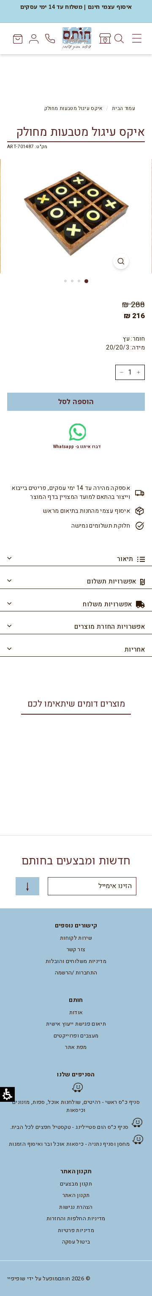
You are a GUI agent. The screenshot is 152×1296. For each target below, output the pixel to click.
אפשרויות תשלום (112, 581)
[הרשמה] (27, 886)
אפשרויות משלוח (108, 604)
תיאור (126, 559)
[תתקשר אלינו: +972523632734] (51, 38)
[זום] (121, 261)
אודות (76, 1012)
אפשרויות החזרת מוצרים (109, 626)
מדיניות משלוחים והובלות (76, 961)
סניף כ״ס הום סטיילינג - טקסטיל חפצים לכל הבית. (69, 1127)
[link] (104, 38)
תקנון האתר (76, 1195)
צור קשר (76, 949)
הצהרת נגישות (75, 1207)
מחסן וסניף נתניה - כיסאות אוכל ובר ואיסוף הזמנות (69, 1144)
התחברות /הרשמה (76, 973)
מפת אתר (76, 1047)
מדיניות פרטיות (76, 1230)
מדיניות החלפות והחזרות (76, 1218)
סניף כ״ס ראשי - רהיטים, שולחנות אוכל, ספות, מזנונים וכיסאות (76, 1106)
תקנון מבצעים (76, 1184)
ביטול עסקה (76, 1242)
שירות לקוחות (76, 938)
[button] (76, 402)
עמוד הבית (123, 108)
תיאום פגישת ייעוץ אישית (76, 1024)
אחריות (135, 649)
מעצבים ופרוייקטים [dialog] (76, 1036)
